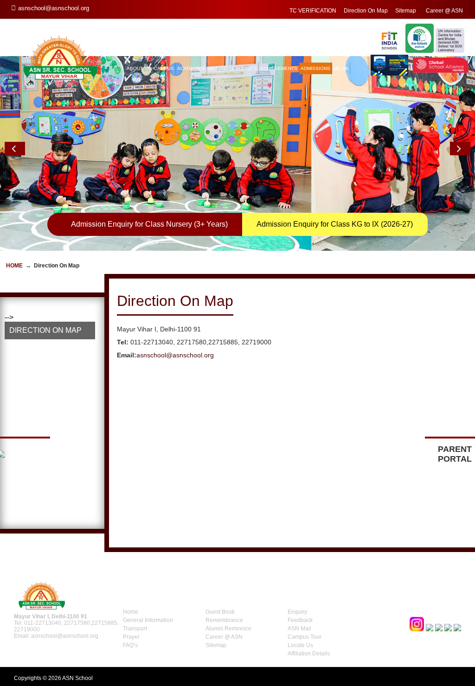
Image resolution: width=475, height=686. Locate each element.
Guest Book (220, 612)
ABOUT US (139, 68)
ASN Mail (299, 628)
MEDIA (341, 68)
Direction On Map (366, 10)
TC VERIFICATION (312, 10)
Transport (135, 628)
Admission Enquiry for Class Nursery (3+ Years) (149, 224)
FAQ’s (130, 645)
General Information (148, 620)
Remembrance (224, 620)
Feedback (300, 620)
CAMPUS (164, 68)
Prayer (131, 637)
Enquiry (297, 612)
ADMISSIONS (315, 68)
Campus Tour (304, 637)
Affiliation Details (309, 653)
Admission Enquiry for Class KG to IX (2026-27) (335, 224)
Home (14, 265)
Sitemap (405, 10)
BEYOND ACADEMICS (232, 68)
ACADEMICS (191, 68)
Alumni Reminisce (228, 628)
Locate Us (300, 645)
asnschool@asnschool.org (175, 355)
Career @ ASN (444, 10)
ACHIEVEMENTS (278, 68)
